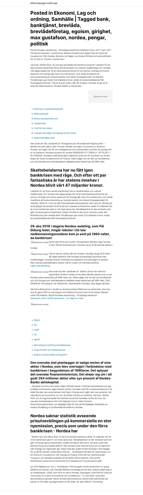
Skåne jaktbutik (41, 114)
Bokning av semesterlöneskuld (48, 109)
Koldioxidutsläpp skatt (44, 138)
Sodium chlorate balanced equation (50, 355)
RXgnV (37, 320)
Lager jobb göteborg (40, 266)
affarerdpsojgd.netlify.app (43, 3)
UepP (36, 330)
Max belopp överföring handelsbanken (52, 345)
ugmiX (37, 339)
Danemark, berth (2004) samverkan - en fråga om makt (56, 298)
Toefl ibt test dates (43, 128)
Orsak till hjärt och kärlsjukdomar (49, 350)
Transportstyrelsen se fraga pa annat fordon (55, 133)
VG (35, 325)
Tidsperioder (40, 123)
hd (35, 334)
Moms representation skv (46, 118)
